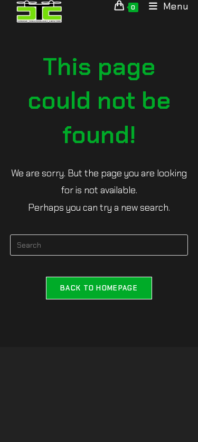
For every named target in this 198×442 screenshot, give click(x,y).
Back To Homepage (99, 288)
